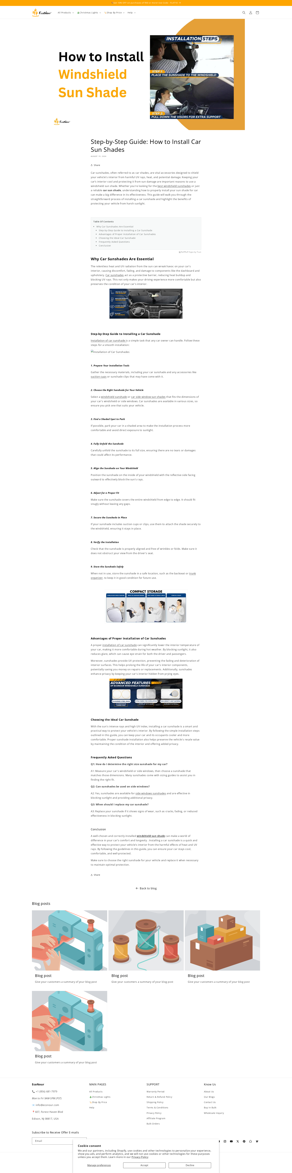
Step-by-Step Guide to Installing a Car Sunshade (126, 230)
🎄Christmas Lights (99, 1096)
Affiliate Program (156, 1118)
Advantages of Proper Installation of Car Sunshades (128, 234)
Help (91, 1107)
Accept (144, 1165)
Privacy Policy (140, 1157)
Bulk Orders (153, 1123)
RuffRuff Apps (187, 252)
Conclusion (105, 245)
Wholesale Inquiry (214, 1112)
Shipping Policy (155, 1102)
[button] (65, 12)
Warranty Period (156, 1091)
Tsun (199, 252)
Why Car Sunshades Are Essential (115, 226)
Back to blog (148, 888)
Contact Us (210, 1102)
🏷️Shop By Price (98, 1102)
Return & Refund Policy (159, 1096)
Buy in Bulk (210, 1107)
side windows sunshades (151, 793)
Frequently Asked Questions (114, 241)
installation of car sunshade (119, 645)
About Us (209, 1091)
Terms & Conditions (157, 1107)
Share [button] (97, 165)
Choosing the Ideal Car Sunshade (117, 238)
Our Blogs (209, 1096)
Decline (190, 1165)
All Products (96, 1091)
